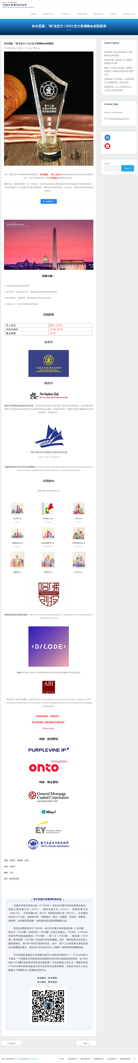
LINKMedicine (33, 1059)
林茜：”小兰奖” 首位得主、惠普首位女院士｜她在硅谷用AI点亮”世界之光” (118, 70)
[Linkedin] (107, 138)
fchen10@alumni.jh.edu (119, 118)
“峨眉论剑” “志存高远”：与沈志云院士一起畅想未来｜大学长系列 (119, 80)
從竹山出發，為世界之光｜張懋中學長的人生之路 (118, 61)
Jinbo (29, 48)
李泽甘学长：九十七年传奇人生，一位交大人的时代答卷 (118, 88)
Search (107, 163)
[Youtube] (107, 146)
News (38, 48)
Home (61, 1059)
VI (134, 1059)
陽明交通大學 (125, 1059)
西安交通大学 (85, 1059)
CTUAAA (17, 1059)
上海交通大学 (72, 1059)
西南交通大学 (99, 1059)
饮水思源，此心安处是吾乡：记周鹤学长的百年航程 (118, 53)
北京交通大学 (112, 1059)
